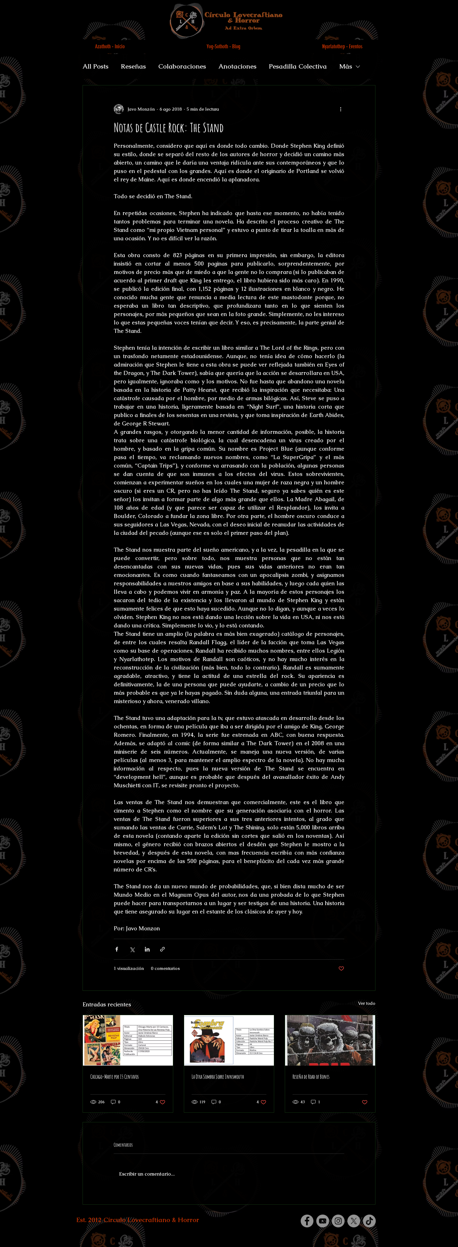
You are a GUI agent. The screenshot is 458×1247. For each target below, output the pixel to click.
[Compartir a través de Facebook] (117, 949)
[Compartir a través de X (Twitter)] (132, 949)
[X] (353, 1221)
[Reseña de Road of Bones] (330, 1040)
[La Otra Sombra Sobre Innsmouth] (229, 1040)
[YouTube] (322, 1221)
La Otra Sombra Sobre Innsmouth (218, 1076)
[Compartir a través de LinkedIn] (147, 949)
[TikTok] (369, 1221)
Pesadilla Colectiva (298, 66)
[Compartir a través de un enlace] (162, 949)
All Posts (95, 66)
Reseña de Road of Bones (311, 1076)
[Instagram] (338, 1221)
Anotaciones (237, 66)
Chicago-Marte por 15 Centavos (114, 1076)
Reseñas (133, 66)
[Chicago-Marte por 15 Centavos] (128, 1040)
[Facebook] (307, 1221)
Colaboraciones (182, 66)
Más (345, 66)
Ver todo (366, 1003)
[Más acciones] (340, 109)
